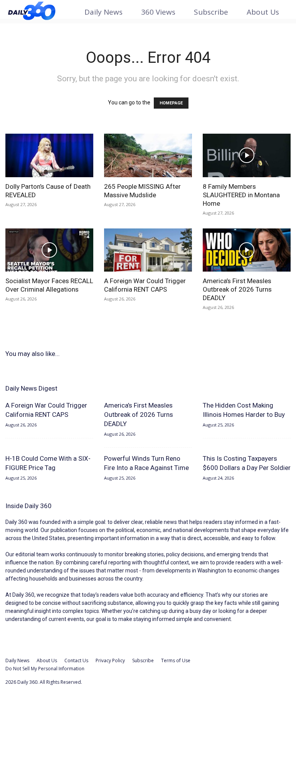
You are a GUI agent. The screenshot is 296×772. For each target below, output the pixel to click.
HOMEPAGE (171, 103)
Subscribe (211, 12)
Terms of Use (175, 660)
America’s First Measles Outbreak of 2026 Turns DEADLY (237, 289)
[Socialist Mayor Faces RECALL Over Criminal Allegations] (49, 250)
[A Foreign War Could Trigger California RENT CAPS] (148, 250)
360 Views (158, 12)
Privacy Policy (110, 660)
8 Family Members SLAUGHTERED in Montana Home (241, 195)
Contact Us (76, 660)
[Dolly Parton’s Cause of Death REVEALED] (49, 155)
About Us (263, 12)
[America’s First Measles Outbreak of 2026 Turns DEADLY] (247, 250)
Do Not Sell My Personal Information (44, 668)
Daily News (103, 12)
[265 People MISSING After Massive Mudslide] (148, 155)
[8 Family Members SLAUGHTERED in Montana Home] (247, 155)
